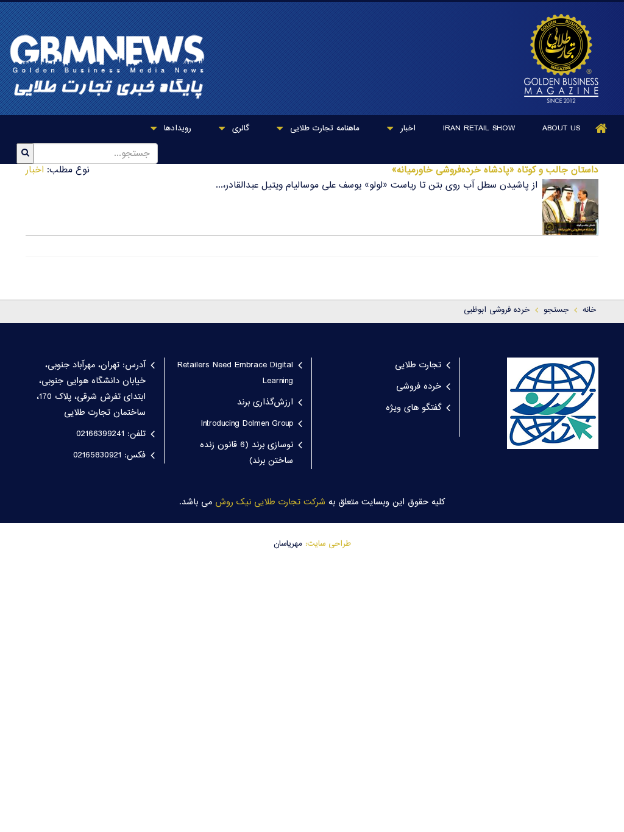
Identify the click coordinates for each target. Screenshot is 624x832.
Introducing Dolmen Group (247, 424)
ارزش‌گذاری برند (265, 403)
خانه (589, 310)
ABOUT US (561, 128)
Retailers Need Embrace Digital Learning (235, 373)
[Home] (601, 128)
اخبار (406, 128)
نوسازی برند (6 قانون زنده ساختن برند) (246, 453)
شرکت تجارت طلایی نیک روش (270, 502)
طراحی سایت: (328, 544)
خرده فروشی (418, 387)
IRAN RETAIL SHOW (479, 128)
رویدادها (176, 128)
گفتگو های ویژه (413, 408)
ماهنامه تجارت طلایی (323, 128)
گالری (239, 128)
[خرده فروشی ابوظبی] (558, 58)
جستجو (556, 310)
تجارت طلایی (418, 365)
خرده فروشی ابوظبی (497, 310)
